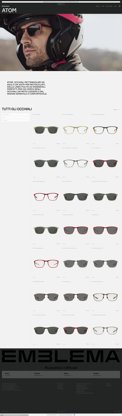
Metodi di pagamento (82, 388)
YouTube (117, 411)
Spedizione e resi (81, 385)
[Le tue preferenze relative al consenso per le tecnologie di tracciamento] (120, 414)
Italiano (108, 384)
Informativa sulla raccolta (52, 414)
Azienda (59, 385)
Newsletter (60, 388)
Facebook (5, 411)
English (108, 385)
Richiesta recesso (81, 387)
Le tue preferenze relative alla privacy (65, 414)
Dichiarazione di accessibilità (84, 393)
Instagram (61, 411)
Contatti (59, 387)
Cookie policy (80, 391)
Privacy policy (80, 390)
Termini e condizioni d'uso (83, 384)
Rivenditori (60, 384)
